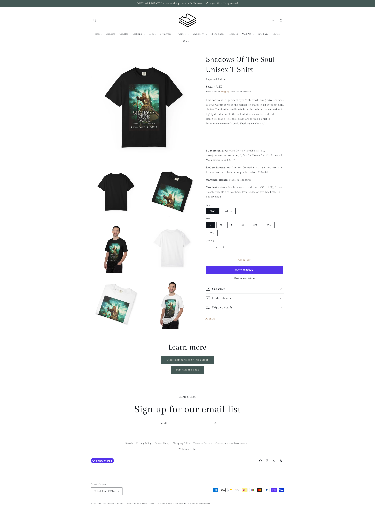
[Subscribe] (215, 423)
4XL (212, 232)
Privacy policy (148, 503)
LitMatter (102, 503)
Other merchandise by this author (187, 359)
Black (213, 211)
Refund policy (133, 503)
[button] (95, 20)
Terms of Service (203, 443)
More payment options (244, 278)
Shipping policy (182, 503)
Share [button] (212, 318)
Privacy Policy (143, 443)
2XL (255, 224)
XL (243, 224)
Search (129, 443)
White (228, 211)
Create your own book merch (231, 443)
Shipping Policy (181, 443)
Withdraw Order (187, 449)
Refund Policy (162, 443)
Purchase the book (187, 369)
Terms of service (164, 503)
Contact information (201, 503)
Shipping (225, 91)
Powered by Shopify (115, 503)
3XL (269, 224)
